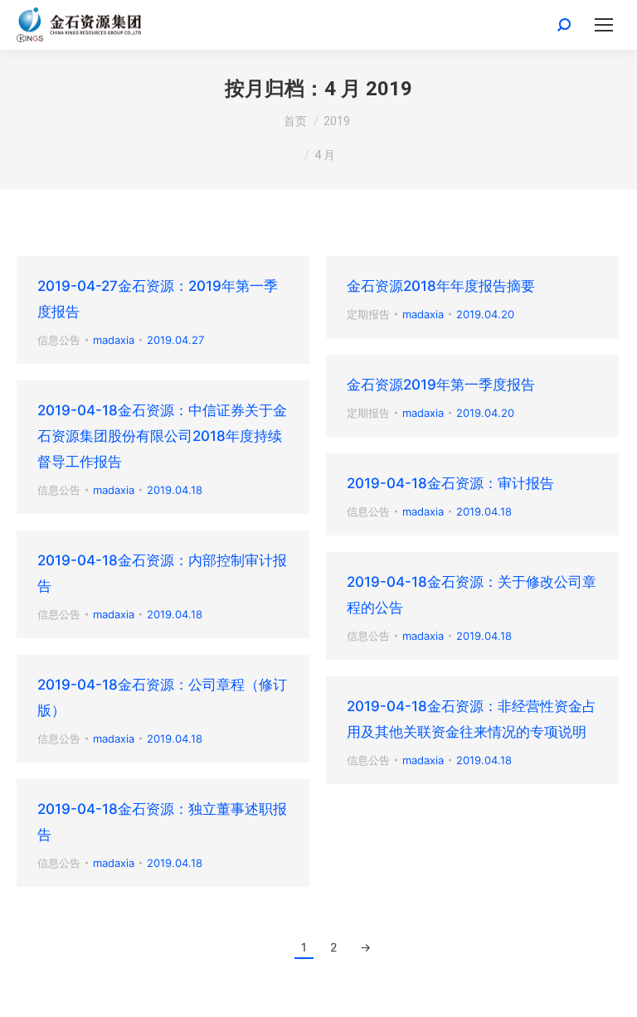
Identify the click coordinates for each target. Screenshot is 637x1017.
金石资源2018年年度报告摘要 (441, 286)
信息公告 (58, 339)
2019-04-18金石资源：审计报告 (450, 483)
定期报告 (368, 314)
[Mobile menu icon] (603, 24)
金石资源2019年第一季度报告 (441, 384)
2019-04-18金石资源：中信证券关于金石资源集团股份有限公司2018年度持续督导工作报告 (162, 436)
